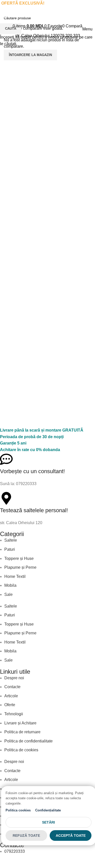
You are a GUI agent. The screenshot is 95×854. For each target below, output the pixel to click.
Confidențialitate (48, 810)
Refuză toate (26, 835)
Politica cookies (18, 810)
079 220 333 (69, 35)
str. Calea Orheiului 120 (36, 35)
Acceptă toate (71, 835)
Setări (48, 822)
